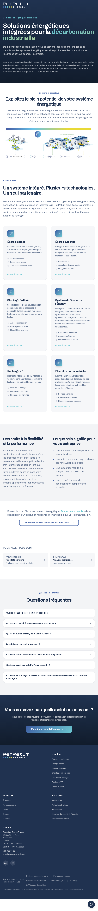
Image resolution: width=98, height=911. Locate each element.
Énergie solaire (58, 764)
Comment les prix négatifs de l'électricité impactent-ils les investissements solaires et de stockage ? (46, 677)
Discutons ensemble (73, 511)
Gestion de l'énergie (60, 778)
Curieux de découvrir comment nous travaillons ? (47, 523)
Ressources (57, 800)
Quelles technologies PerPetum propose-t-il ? (27, 613)
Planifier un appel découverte (47, 729)
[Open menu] (92, 5)
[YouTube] (12, 863)
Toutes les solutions (60, 759)
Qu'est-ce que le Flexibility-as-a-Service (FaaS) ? (28, 634)
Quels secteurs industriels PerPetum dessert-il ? (28, 665)
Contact (6, 814)
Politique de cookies (61, 876)
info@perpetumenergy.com (14, 854)
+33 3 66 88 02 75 (10, 851)
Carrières (6, 819)
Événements (57, 810)
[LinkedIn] (5, 863)
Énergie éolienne (59, 768)
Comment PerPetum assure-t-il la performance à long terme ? (34, 655)
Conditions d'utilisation (36, 881)
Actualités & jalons (60, 805)
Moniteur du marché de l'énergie (65, 814)
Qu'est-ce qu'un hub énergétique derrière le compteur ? (31, 623)
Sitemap (73, 881)
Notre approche (9, 805)
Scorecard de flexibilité (61, 819)
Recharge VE (57, 782)
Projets (6, 810)
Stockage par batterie (61, 773)
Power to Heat (58, 787)
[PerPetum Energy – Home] (16, 5)
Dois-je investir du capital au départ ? (23, 644)
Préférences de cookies (36, 885)
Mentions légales (58, 881)
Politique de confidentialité (37, 876)
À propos (7, 800)
